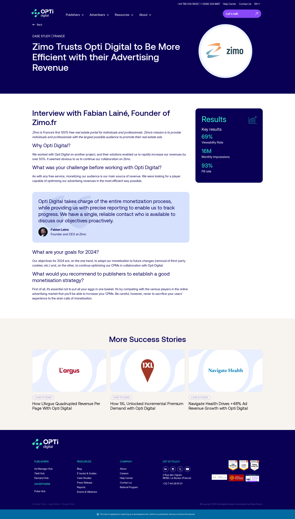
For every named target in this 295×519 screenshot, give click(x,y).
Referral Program (129, 487)
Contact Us (245, 3)
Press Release (84, 482)
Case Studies (84, 477)
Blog (79, 468)
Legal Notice (54, 504)
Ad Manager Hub (43, 468)
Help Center (229, 3)
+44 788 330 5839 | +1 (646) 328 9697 (198, 3)
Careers (124, 473)
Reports (81, 487)
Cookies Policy (39, 504)
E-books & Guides (86, 473)
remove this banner (186, 514)
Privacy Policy (68, 504)
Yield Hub (39, 473)
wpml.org (125, 514)
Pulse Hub (39, 491)
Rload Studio (256, 504)
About (123, 468)
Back (39, 24)
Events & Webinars (87, 491)
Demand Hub (41, 477)
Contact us (126, 482)
